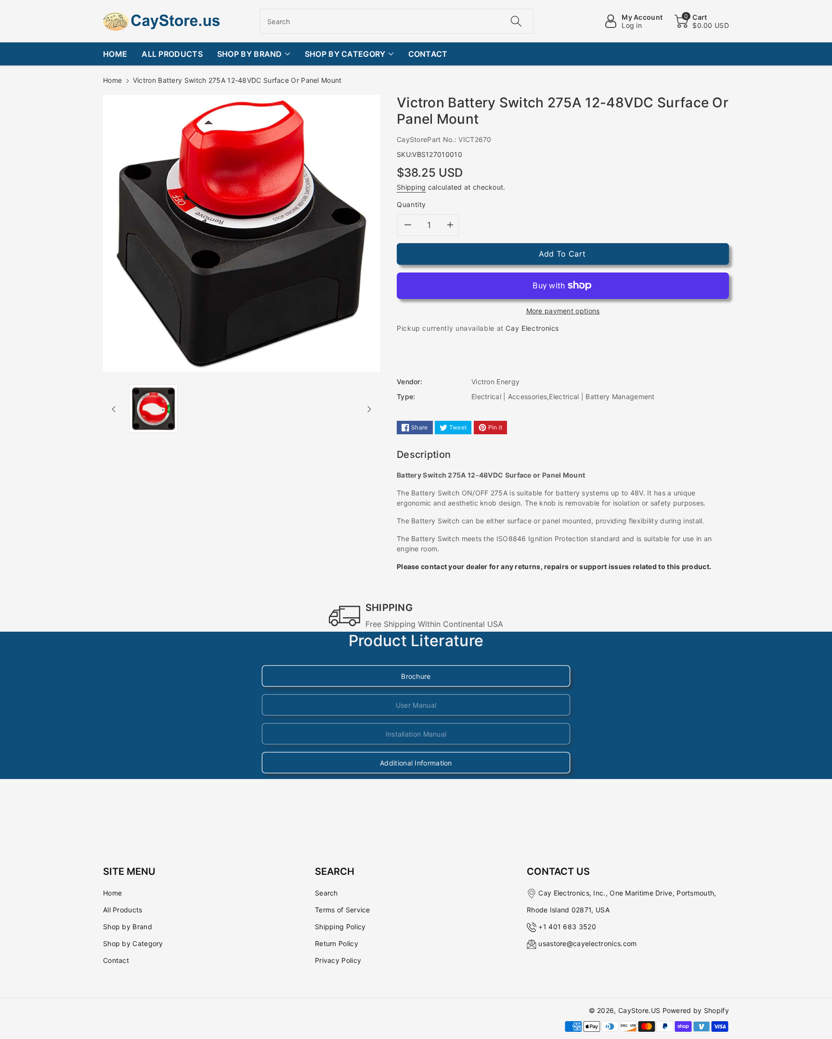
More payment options (563, 311)
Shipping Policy (340, 926)
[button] (702, 21)
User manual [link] (416, 705)
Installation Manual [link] (416, 734)
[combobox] (396, 21)
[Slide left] (113, 408)
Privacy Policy (338, 960)
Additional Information (416, 763)
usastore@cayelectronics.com (587, 943)
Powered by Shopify (696, 1010)
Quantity (411, 204)
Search (326, 893)
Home (112, 80)
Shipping (411, 187)
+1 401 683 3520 (567, 926)
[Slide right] (369, 408)
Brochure (415, 676)
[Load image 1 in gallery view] (153, 408)
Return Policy (336, 943)
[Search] (516, 21)
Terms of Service (342, 910)
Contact (116, 960)
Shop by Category (133, 943)
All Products (123, 910)
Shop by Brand (127, 926)
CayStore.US (639, 1010)
